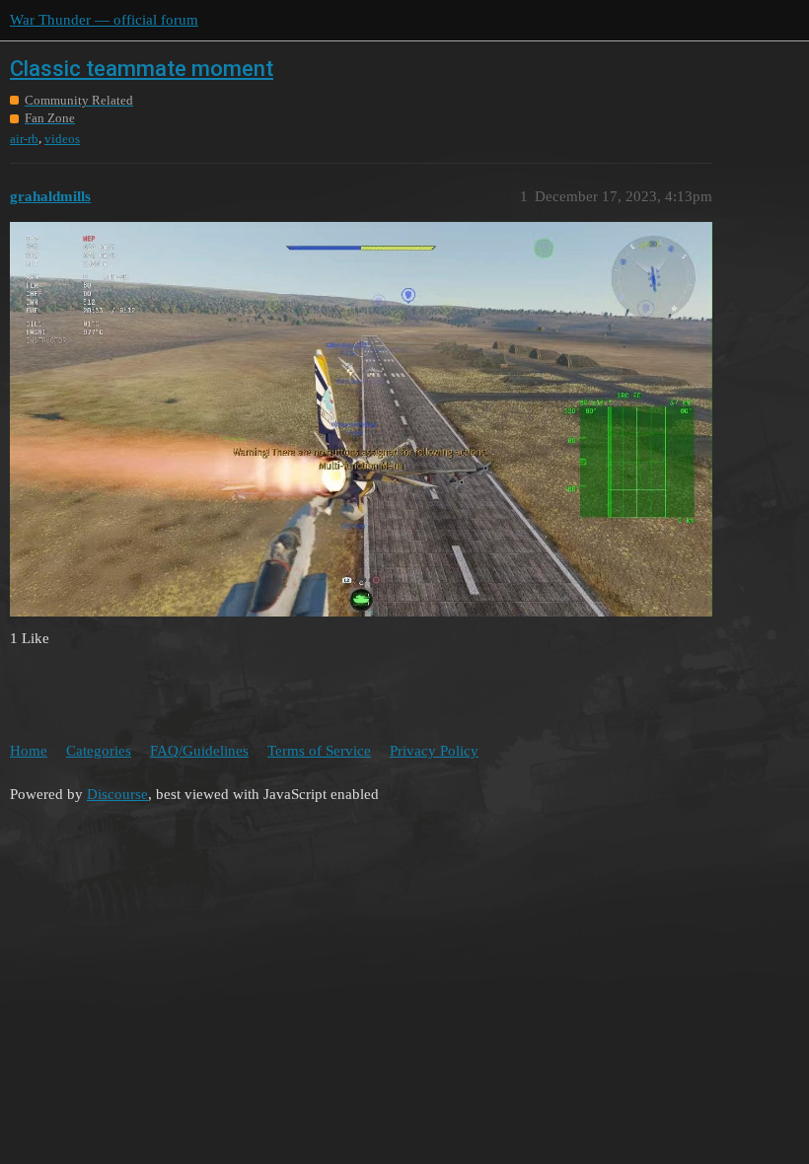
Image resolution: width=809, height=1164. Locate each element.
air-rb (24, 138)
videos (62, 138)
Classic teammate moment (141, 68)
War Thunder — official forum (104, 20)
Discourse (117, 794)
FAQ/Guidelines (199, 751)
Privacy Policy (434, 751)
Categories (98, 751)
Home (28, 751)
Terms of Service (319, 751)
